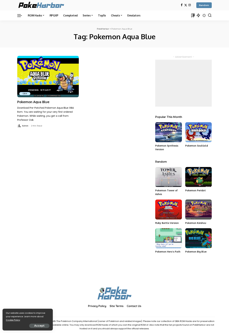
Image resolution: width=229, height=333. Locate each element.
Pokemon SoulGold (196, 145)
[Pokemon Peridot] (198, 177)
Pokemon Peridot (195, 190)
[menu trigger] (21, 15)
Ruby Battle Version (167, 222)
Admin (25, 126)
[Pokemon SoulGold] (198, 132)
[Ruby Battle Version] (168, 209)
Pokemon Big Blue (196, 251)
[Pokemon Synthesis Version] (168, 132)
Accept (39, 325)
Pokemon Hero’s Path (167, 251)
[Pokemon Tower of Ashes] (168, 177)
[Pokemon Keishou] (198, 209)
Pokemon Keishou (195, 222)
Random (204, 5)
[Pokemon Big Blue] (198, 238)
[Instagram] (189, 5)
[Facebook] (181, 5)
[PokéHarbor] (41, 5)
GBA (25, 93)
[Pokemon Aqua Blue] (48, 76)
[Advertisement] (183, 83)
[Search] (210, 15)
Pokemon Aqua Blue (33, 102)
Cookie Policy (13, 320)
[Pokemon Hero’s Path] (168, 238)
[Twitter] (185, 5)
